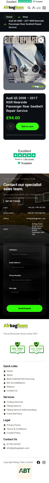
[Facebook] (38, 462)
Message (12, 288)
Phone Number (15, 275)
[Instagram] (44, 462)
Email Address (15, 263)
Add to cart (27, 126)
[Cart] (38, 8)
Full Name (13, 250)
